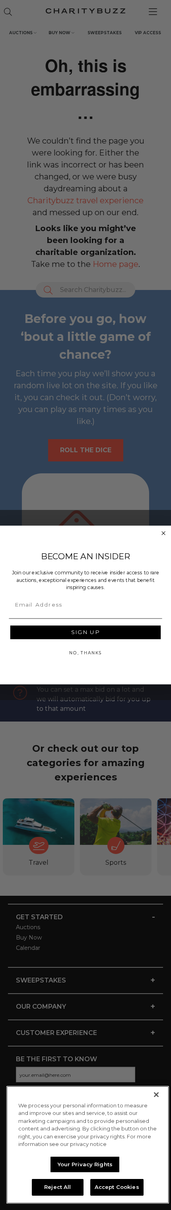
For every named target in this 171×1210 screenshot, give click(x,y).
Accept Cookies (117, 1187)
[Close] (156, 1094)
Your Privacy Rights (85, 1164)
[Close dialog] (163, 533)
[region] (87, 1145)
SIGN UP (85, 632)
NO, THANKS (85, 653)
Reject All (57, 1187)
